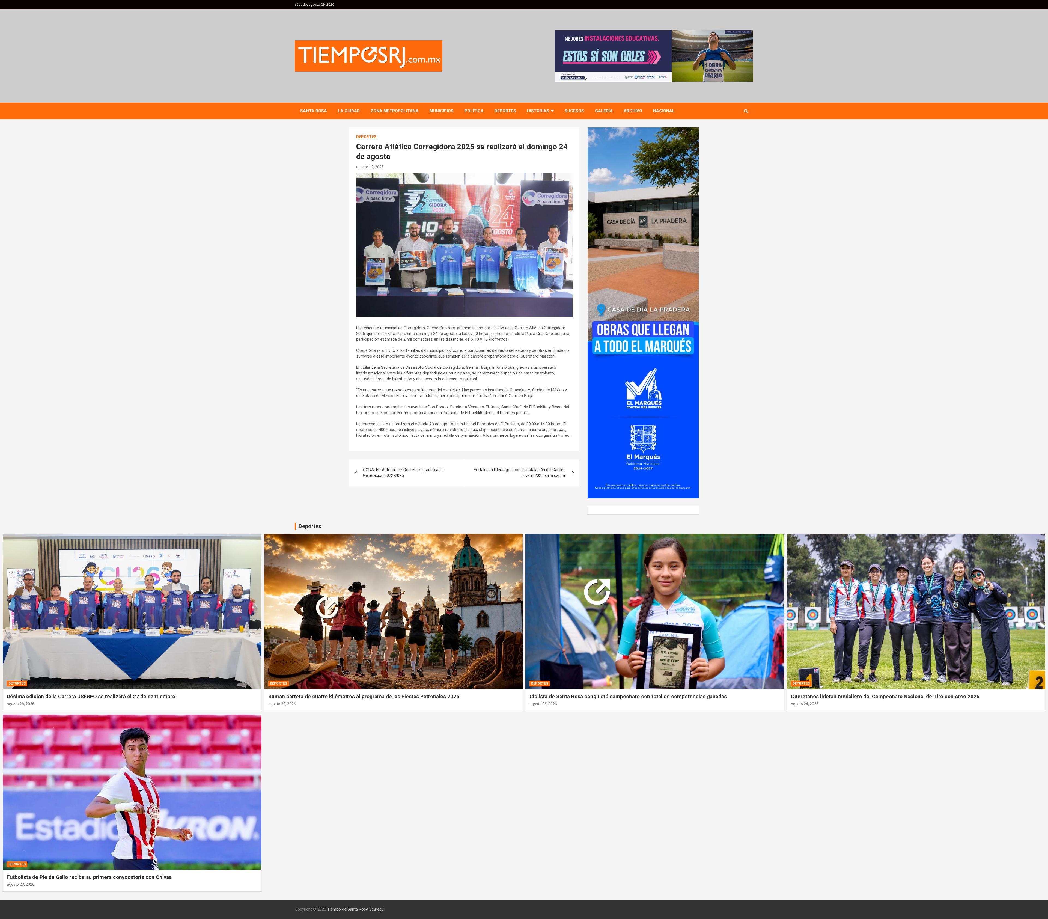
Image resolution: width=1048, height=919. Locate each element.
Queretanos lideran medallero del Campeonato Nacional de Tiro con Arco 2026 (885, 696)
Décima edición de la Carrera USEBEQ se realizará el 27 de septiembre (91, 696)
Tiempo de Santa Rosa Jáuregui (356, 909)
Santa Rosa (313, 110)
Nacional (664, 110)
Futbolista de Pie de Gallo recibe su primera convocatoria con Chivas (89, 877)
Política (474, 110)
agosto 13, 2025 (370, 167)
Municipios (442, 110)
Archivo (633, 110)
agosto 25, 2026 (543, 704)
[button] (654, 56)
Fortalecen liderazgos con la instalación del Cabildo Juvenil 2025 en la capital (520, 472)
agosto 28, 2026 (20, 704)
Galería (604, 110)
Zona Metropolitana (395, 110)
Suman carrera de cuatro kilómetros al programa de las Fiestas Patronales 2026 (363, 696)
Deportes (505, 110)
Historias (538, 110)
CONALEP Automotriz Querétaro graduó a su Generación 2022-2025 (403, 472)
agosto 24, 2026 (804, 704)
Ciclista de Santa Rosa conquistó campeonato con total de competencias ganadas (628, 696)
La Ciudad (349, 110)
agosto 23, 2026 (20, 884)
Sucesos (574, 110)
